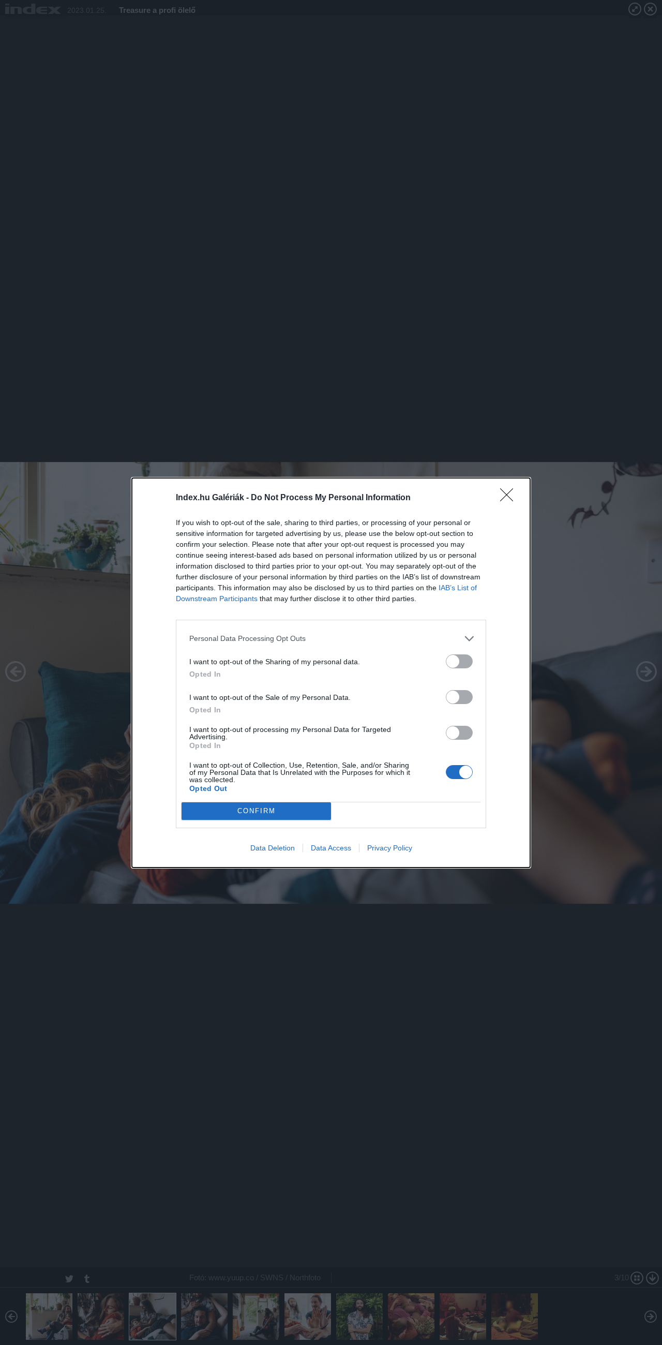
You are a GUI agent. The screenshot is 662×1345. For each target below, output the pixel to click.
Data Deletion (272, 848)
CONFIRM (256, 811)
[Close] (510, 498)
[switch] (459, 661)
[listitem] (331, 638)
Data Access (331, 848)
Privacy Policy (389, 848)
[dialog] (331, 673)
